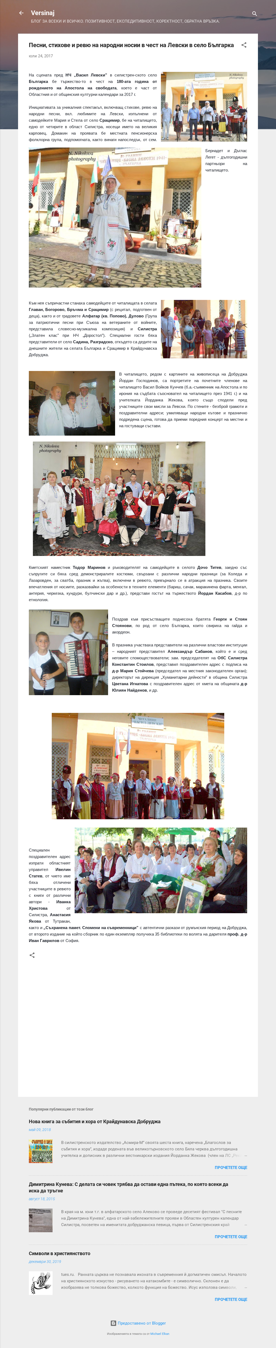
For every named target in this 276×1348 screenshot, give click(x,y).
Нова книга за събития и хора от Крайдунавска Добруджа (95, 1121)
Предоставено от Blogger (141, 1323)
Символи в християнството (59, 1253)
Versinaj (42, 13)
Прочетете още (231, 1167)
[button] (244, 46)
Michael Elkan (159, 1334)
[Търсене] (254, 14)
